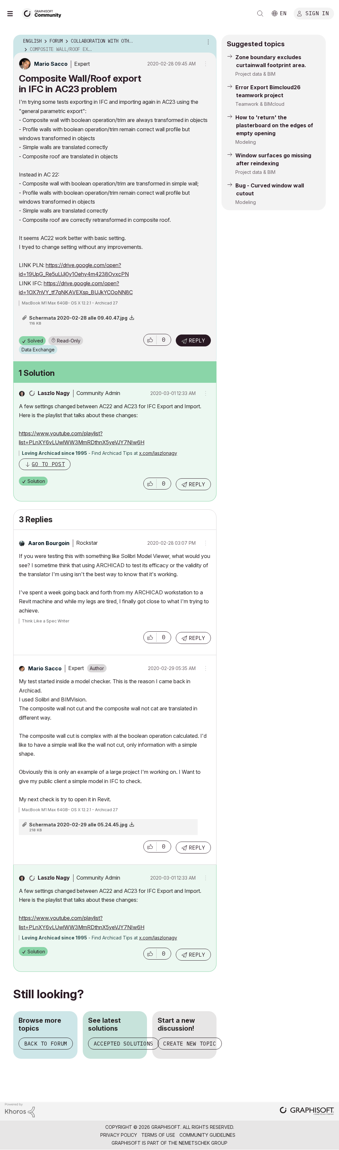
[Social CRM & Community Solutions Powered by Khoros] (20, 1110)
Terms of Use (158, 1135)
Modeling (245, 142)
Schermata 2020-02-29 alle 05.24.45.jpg (78, 824)
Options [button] (207, 41)
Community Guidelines (207, 1135)
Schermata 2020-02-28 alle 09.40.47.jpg (78, 318)
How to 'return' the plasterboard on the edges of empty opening (274, 125)
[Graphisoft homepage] (307, 1111)
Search (260, 13)
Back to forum (45, 1043)
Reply (197, 340)
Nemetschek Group (203, 1143)
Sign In (317, 13)
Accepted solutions (123, 1043)
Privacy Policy (118, 1135)
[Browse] (13, 13)
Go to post (48, 464)
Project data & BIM (255, 74)
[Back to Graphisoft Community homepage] (44, 13)
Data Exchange (38, 349)
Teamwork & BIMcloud (259, 104)
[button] (150, 339)
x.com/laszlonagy (158, 453)
